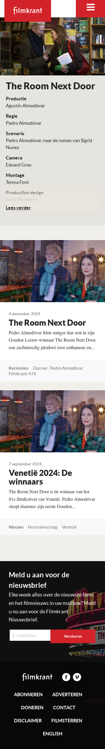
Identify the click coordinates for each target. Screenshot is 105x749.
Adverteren (67, 694)
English (52, 733)
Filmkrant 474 (22, 373)
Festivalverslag (42, 527)
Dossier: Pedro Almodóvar (58, 368)
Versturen (73, 636)
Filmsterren (66, 720)
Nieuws (16, 527)
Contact (64, 707)
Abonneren (28, 694)
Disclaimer (28, 720)
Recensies (19, 368)
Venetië (69, 527)
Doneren (32, 707)
